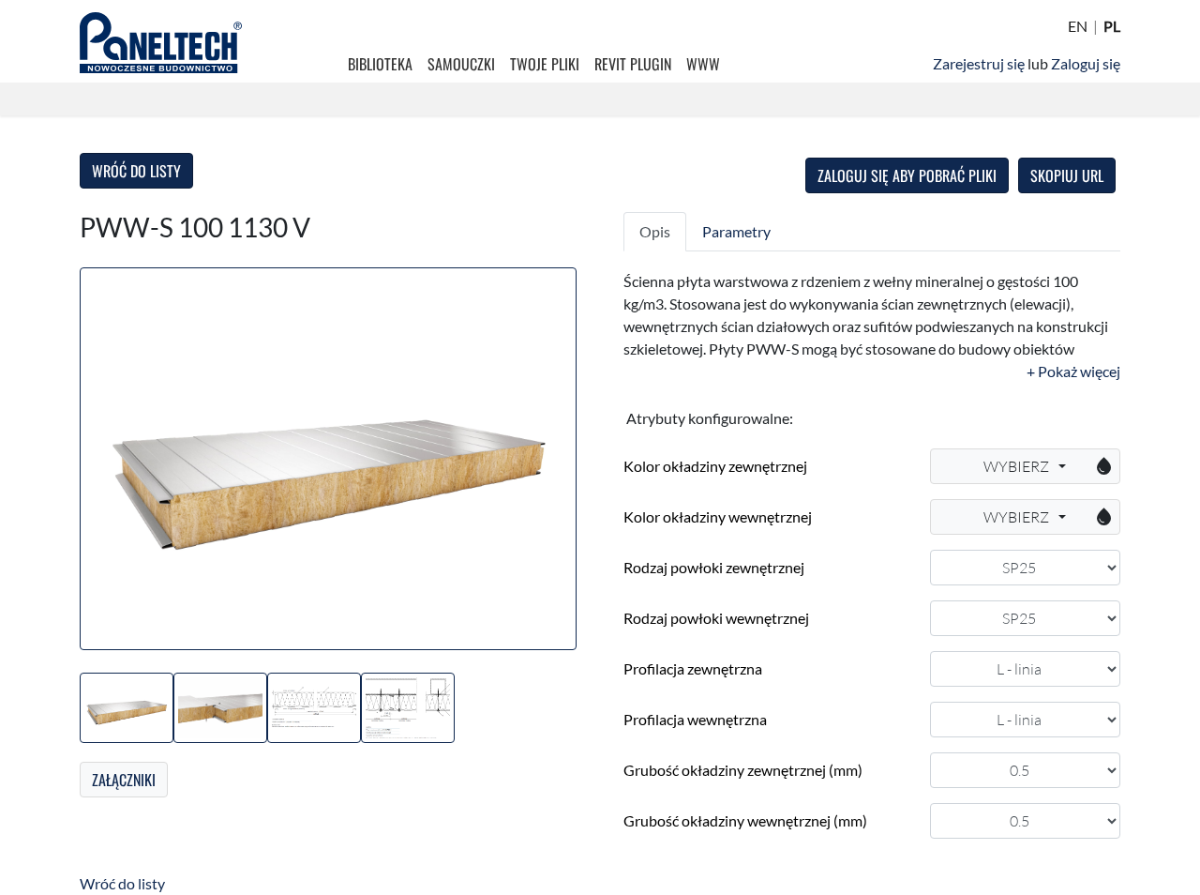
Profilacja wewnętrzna (695, 719)
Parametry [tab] (736, 231)
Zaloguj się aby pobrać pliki (907, 175)
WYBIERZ (1049, 466)
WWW (703, 64)
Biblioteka (380, 64)
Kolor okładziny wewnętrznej (717, 516)
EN (1078, 26)
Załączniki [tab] (124, 779)
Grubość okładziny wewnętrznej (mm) (745, 820)
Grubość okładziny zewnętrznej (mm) (742, 770)
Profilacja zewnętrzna (692, 668)
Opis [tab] (654, 231)
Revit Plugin (632, 64)
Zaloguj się (1085, 63)
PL (1111, 26)
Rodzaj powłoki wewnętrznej (716, 618)
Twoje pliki (544, 64)
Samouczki (461, 64)
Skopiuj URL (1066, 175)
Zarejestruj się (979, 63)
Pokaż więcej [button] (1077, 371)
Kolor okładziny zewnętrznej (715, 466)
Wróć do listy (136, 170)
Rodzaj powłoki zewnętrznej (713, 567)
